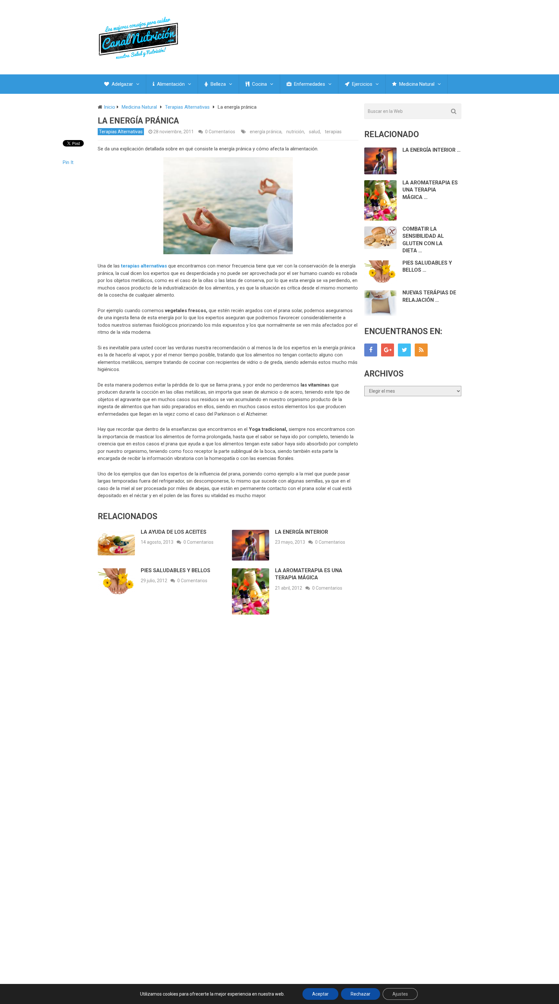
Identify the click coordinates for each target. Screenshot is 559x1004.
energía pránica (265, 131)
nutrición (295, 131)
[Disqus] (228, 715)
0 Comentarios (220, 131)
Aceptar (320, 994)
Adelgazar (121, 84)
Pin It (68, 162)
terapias (333, 131)
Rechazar (360, 994)
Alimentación (170, 84)
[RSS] (421, 350)
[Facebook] (370, 350)
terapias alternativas (144, 266)
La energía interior (301, 532)
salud (314, 131)
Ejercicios (361, 84)
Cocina (259, 84)
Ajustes (400, 994)
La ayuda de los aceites (173, 532)
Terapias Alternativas (121, 131)
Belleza (217, 84)
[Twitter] (404, 350)
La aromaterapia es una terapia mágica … (430, 190)
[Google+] (387, 350)
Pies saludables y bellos (175, 570)
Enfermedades (309, 84)
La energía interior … (431, 150)
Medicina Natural (416, 84)
